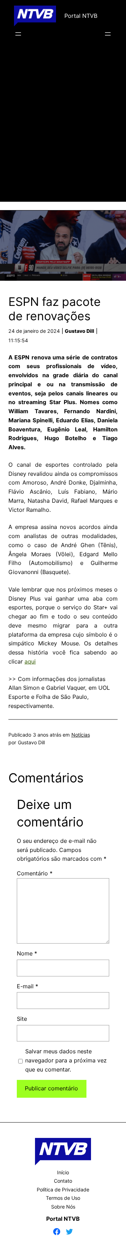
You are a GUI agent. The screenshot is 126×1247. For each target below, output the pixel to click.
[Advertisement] (63, 130)
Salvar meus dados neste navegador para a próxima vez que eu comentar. (66, 1060)
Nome (27, 953)
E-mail (27, 986)
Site (22, 1018)
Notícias (80, 735)
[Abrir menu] (18, 34)
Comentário (34, 873)
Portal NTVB (80, 15)
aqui (30, 661)
